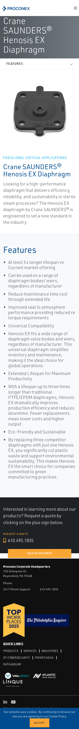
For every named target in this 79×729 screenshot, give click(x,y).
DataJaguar (12, 664)
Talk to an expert (39, 553)
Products (10, 651)
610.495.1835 (20, 540)
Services (29, 651)
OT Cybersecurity (16, 657)
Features (14, 64)
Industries (50, 651)
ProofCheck (44, 657)
